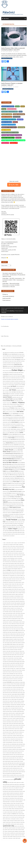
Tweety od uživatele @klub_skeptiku (9, 319)
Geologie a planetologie (18, 114)
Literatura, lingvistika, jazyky (9, 119)
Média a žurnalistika (6, 122)
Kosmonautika (16, 116)
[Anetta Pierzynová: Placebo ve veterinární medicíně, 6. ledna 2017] (14, 73)
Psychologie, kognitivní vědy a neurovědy (11, 135)
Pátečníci (9, 12)
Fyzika (20, 111)
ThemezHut (3, 312)
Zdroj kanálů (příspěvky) (8, 296)
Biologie (17, 106)
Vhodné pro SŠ (5, 143)
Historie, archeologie (7, 116)
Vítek (11, 51)
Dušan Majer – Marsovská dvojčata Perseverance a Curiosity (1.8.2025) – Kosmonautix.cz (11, 285)
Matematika (20, 119)
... (7, 89)
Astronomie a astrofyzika (8, 106)
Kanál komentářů (7, 298)
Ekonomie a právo (11, 109)
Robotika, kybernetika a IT (8, 137)
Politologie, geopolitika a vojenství (10, 132)
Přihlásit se (5, 294)
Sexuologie (18, 137)
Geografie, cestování (7, 114)
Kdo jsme (5, 281)
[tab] (3, 349)
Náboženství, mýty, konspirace (9, 127)
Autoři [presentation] (3, 349)
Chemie (22, 106)
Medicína (15, 122)
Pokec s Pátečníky (6, 130)
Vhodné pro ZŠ (13, 143)
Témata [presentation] (4, 539)
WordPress (12, 310)
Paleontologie (21, 127)
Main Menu (6, 18)
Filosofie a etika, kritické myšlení (9, 111)
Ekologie (4, 109)
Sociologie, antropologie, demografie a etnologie (13, 140)
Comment (16, 51)
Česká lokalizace (6, 300)
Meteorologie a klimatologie (8, 124)
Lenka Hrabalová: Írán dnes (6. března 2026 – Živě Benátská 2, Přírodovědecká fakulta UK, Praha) (14, 275)
